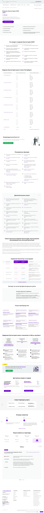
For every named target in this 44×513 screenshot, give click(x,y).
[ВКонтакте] (24, 392)
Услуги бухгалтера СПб (35, 505)
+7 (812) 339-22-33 (38, 1)
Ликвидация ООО (25, 494)
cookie (37, 511)
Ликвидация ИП (25, 495)
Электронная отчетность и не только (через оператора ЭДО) (35, 343)
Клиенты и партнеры (15, 496)
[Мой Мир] (33, 392)
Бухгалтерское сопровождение (36, 492)
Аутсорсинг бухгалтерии (35, 499)
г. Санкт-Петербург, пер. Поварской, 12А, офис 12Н (35, 2)
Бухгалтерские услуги (37, 490)
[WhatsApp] (29, 392)
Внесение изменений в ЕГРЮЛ (26, 496)
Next (41, 404)
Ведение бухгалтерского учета (36, 502)
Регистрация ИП (25, 492)
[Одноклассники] (31, 392)
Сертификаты (14, 494)
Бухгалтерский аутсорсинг (36, 500)
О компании (15, 490)
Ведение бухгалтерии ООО (36, 501)
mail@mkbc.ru (4, 492)
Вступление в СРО (25, 493)
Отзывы (14, 493)
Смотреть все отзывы (22, 428)
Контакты (15, 500)
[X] (26, 392)
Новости (14, 495)
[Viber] (28, 392)
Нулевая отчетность (35, 493)
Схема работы (14, 492)
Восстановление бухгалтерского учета (31, 403)
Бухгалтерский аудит (35, 494)
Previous (2, 404)
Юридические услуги (26, 490)
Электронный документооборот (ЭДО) (37, 496)
